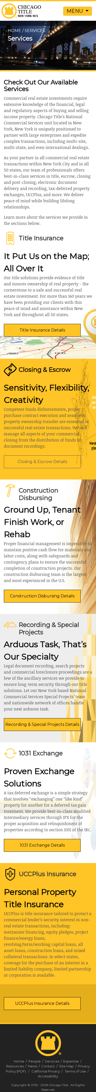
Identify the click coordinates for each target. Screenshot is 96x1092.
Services (53, 1061)
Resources (16, 1066)
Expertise (72, 1061)
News (34, 1066)
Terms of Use (75, 1071)
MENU (75, 11)
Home (21, 1061)
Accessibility (48, 1076)
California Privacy (45, 1071)
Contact (49, 1066)
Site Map (68, 1066)
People (36, 1061)
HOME (14, 30)
